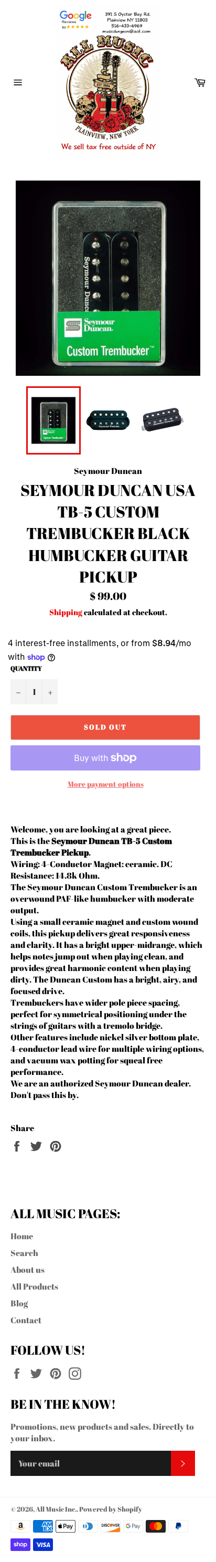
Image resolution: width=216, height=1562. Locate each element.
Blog (19, 1303)
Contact (25, 1320)
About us (27, 1269)
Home (21, 1236)
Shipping (65, 612)
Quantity (26, 668)
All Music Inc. (56, 1509)
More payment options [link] (106, 784)
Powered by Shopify (110, 1509)
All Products (34, 1286)
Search (24, 1253)
